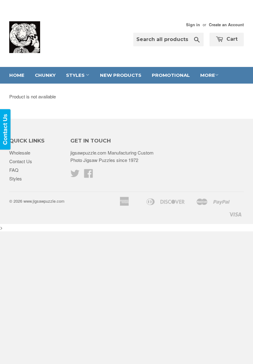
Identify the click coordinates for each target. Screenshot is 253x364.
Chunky (45, 75)
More (207, 75)
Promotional (171, 75)
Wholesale (19, 152)
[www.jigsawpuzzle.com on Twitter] (75, 175)
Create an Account (226, 24)
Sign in (193, 24)
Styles (76, 75)
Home (16, 75)
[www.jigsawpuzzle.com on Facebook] (88, 175)
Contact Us (20, 161)
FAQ (14, 170)
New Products (120, 75)
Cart (231, 39)
